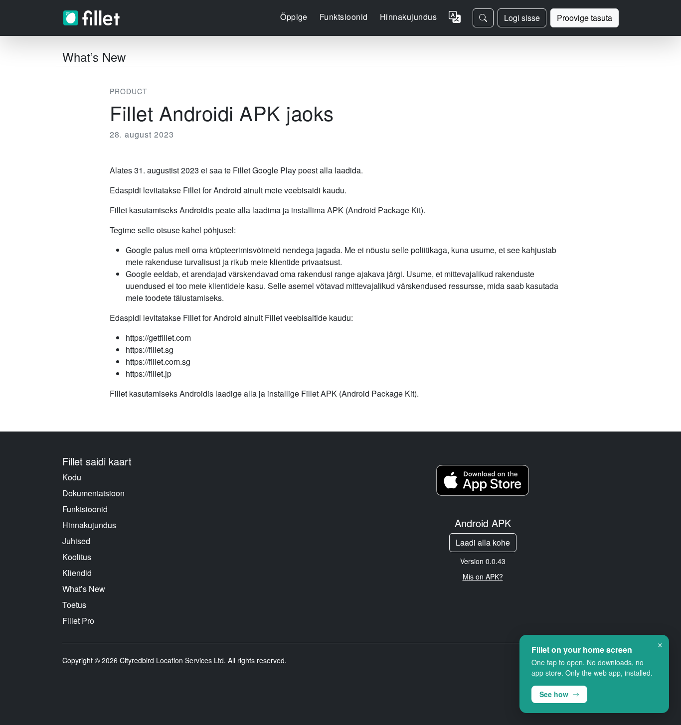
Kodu (71, 477)
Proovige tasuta (584, 17)
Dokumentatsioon (93, 493)
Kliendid (77, 573)
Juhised (76, 541)
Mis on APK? (483, 576)
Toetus (74, 604)
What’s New (83, 588)
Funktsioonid (85, 509)
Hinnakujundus (408, 16)
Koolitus (76, 557)
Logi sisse (522, 17)
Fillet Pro (78, 620)
